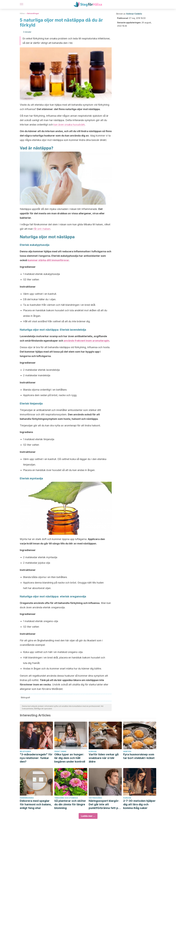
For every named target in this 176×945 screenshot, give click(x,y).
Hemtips (127, 751)
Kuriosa (93, 751)
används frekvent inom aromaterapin (86, 340)
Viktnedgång (95, 798)
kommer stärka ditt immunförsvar (48, 260)
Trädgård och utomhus (66, 798)
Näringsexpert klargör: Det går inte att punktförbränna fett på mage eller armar (104, 804)
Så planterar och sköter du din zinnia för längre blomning (70, 804)
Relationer (25, 751)
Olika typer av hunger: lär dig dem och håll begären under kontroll (69, 758)
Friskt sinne (60, 751)
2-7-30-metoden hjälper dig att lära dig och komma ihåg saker (139, 804)
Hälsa (22, 13)
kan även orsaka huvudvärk (69, 124)
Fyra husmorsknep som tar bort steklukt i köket (139, 756)
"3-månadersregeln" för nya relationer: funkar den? (36, 758)
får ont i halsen (42, 228)
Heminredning (27, 798)
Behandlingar (33, 13)
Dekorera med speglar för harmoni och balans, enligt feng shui (36, 804)
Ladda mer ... (88, 816)
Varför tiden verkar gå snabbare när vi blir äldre (104, 758)
